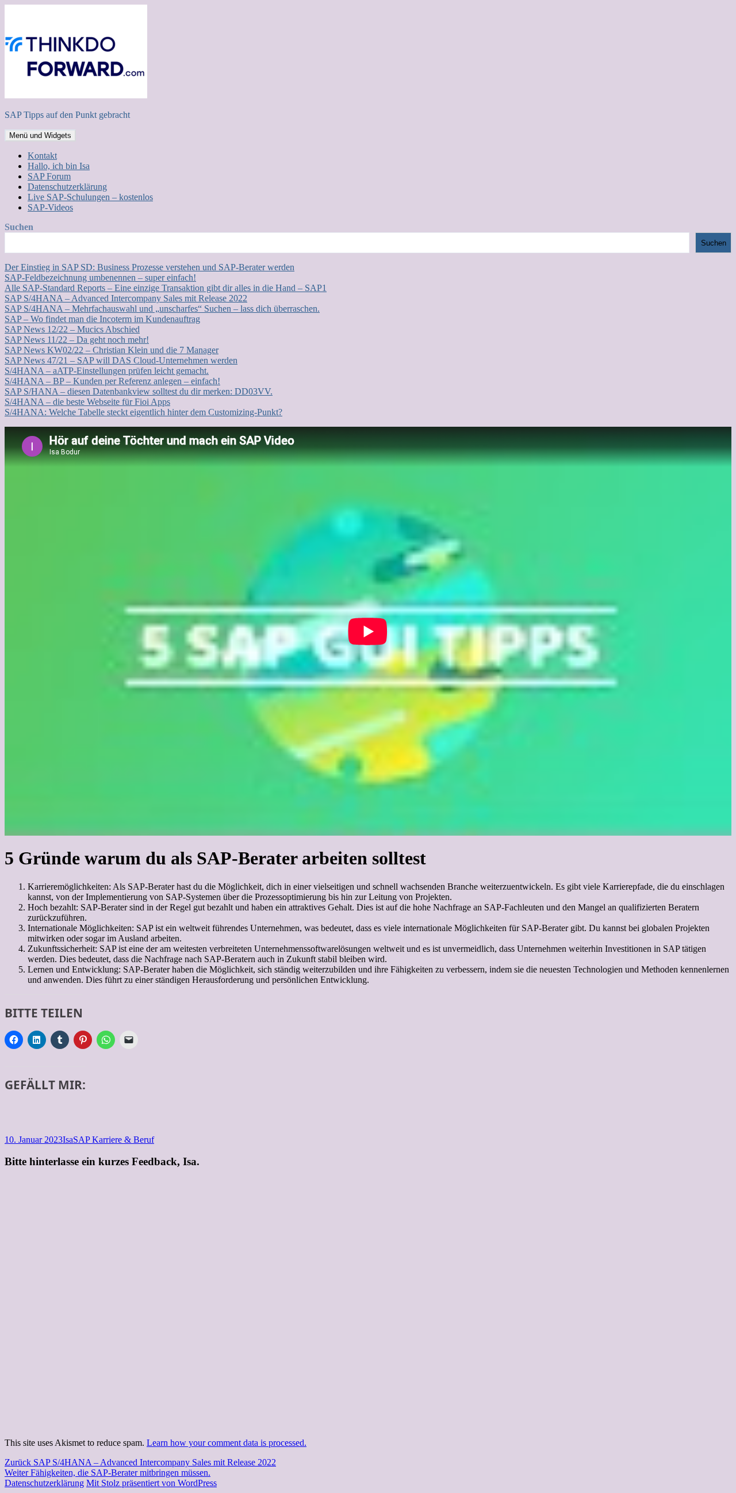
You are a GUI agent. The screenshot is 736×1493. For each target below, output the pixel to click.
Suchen (19, 227)
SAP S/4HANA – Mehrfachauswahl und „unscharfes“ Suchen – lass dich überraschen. (162, 308)
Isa (68, 1139)
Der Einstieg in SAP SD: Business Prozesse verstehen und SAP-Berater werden (149, 267)
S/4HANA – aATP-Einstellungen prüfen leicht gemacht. (107, 371)
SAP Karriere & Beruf (113, 1139)
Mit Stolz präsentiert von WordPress (151, 1483)
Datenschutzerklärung (67, 187)
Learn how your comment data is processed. (226, 1443)
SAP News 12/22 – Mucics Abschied (72, 329)
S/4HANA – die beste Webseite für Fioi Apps (87, 402)
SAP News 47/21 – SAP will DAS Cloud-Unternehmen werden (121, 360)
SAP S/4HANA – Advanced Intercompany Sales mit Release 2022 (126, 298)
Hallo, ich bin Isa (59, 166)
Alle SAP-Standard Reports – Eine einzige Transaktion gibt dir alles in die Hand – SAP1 (166, 288)
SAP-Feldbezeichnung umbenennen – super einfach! (100, 277)
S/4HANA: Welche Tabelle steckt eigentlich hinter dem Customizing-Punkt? (143, 412)
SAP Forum (49, 176)
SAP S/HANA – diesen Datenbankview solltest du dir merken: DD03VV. (139, 391)
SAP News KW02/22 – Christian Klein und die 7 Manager (111, 350)
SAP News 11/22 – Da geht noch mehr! (77, 339)
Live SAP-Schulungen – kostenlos (90, 197)
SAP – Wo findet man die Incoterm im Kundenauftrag (102, 319)
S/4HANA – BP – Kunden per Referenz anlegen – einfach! (112, 381)
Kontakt (42, 155)
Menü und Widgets (40, 135)
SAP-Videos (50, 207)
